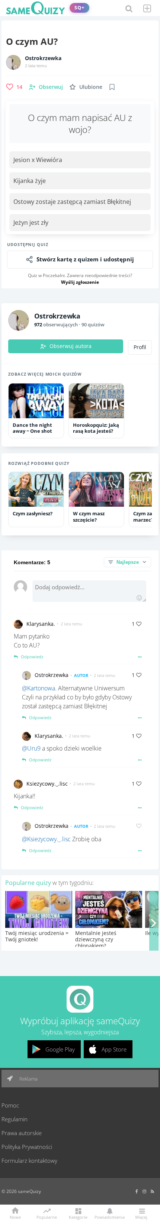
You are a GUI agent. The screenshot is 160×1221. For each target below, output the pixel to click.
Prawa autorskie (21, 1133)
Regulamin (14, 1119)
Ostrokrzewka (43, 58)
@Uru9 (31, 748)
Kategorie (78, 1216)
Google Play (60, 1049)
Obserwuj (51, 86)
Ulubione (90, 86)
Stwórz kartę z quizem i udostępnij (85, 259)
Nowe (15, 1216)
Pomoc (10, 1105)
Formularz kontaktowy (29, 1160)
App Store (114, 1049)
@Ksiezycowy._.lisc (46, 839)
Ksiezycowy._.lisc (47, 783)
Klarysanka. (40, 623)
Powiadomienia (110, 1216)
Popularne (46, 1216)
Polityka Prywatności (26, 1146)
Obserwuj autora (70, 346)
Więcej (141, 1216)
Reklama (28, 1078)
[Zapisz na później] (112, 87)
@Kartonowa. (39, 688)
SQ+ (79, 7)
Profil (140, 347)
